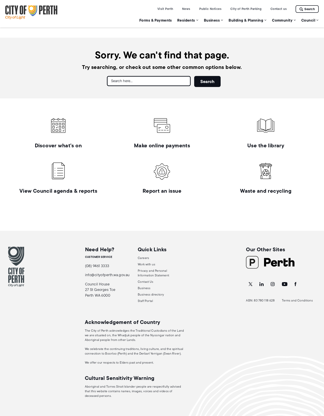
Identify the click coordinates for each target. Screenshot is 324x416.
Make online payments (162, 146)
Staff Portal (145, 301)
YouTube (285, 284)
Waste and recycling (265, 191)
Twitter (251, 284)
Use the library (265, 146)
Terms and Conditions (297, 300)
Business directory (151, 294)
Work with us (146, 264)
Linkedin (262, 284)
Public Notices (210, 9)
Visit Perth (165, 9)
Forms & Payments (155, 20)
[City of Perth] (16, 267)
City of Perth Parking (245, 9)
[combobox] (149, 83)
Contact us (278, 9)
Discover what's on (58, 146)
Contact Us (145, 282)
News (186, 9)
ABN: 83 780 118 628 (260, 300)
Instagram (273, 284)
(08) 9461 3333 (97, 266)
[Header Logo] (31, 18)
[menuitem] (155, 20)
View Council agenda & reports (58, 191)
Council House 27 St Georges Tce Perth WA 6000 (100, 290)
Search (309, 9)
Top (316, 389)
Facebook (296, 284)
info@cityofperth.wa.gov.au (107, 275)
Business (144, 288)
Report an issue (162, 191)
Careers (143, 258)
